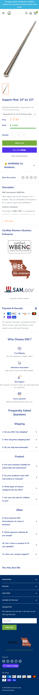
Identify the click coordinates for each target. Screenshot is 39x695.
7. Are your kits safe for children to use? (16, 499)
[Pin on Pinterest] (27, 177)
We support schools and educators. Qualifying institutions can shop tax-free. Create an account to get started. (19, 4)
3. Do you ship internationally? (15, 447)
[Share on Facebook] (22, 177)
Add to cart (19, 143)
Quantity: (5, 135)
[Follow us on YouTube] (16, 661)
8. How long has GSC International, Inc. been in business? (13, 521)
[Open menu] (3, 13)
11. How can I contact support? (15, 554)
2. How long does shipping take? (16, 439)
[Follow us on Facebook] (3, 661)
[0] (35, 13)
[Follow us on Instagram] (7, 661)
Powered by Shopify (8, 690)
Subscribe (9, 627)
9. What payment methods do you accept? (15, 534)
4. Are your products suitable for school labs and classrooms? (16, 466)
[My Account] (31, 13)
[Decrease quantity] (12, 135)
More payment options (19, 156)
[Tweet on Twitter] (31, 177)
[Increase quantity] (24, 135)
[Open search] (26, 13)
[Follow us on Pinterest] (11, 661)
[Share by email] (35, 177)
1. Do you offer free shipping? (15, 432)
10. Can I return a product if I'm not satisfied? (15, 545)
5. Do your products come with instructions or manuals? (15, 477)
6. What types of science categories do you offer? (12, 488)
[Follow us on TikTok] (20, 661)
